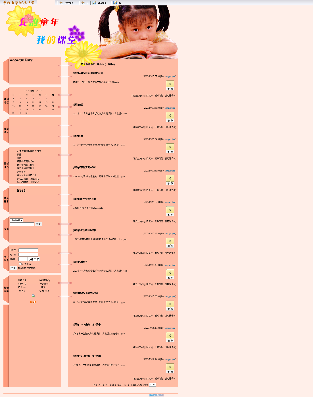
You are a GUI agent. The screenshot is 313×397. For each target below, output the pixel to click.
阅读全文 (138, 95)
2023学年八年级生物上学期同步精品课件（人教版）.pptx (100, 271)
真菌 (19, 154)
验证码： (14, 259)
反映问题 (159, 95)
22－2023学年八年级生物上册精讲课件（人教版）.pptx (99, 145)
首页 (83, 64)
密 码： (14, 254)
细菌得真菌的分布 (25, 161)
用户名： (14, 250)
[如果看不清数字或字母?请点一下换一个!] (34, 259)
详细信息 (22, 280)
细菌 (19, 158)
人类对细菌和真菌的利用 (29, 151)
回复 (149, 95)
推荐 (171, 89)
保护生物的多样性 (25, 165)
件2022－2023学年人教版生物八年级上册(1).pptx (96, 82)
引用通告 (170, 95)
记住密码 (26, 264)
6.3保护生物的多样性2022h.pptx (88, 208)
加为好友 (22, 284)
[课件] (76, 73)
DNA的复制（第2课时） (28, 179)
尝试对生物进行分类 (27, 175)
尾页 (114, 385)
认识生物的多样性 (25, 168)
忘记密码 (31, 268)
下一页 (108, 385)
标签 (93, 64)
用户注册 (22, 268)
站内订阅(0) (44, 280)
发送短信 (44, 284)
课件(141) (101, 64)
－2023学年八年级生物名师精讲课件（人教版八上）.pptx (100, 239)
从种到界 (21, 172)
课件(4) (111, 64)
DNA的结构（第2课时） (28, 182)
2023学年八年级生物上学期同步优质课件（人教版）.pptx (100, 113)
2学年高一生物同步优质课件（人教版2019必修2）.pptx (99, 333)
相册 (88, 64)
